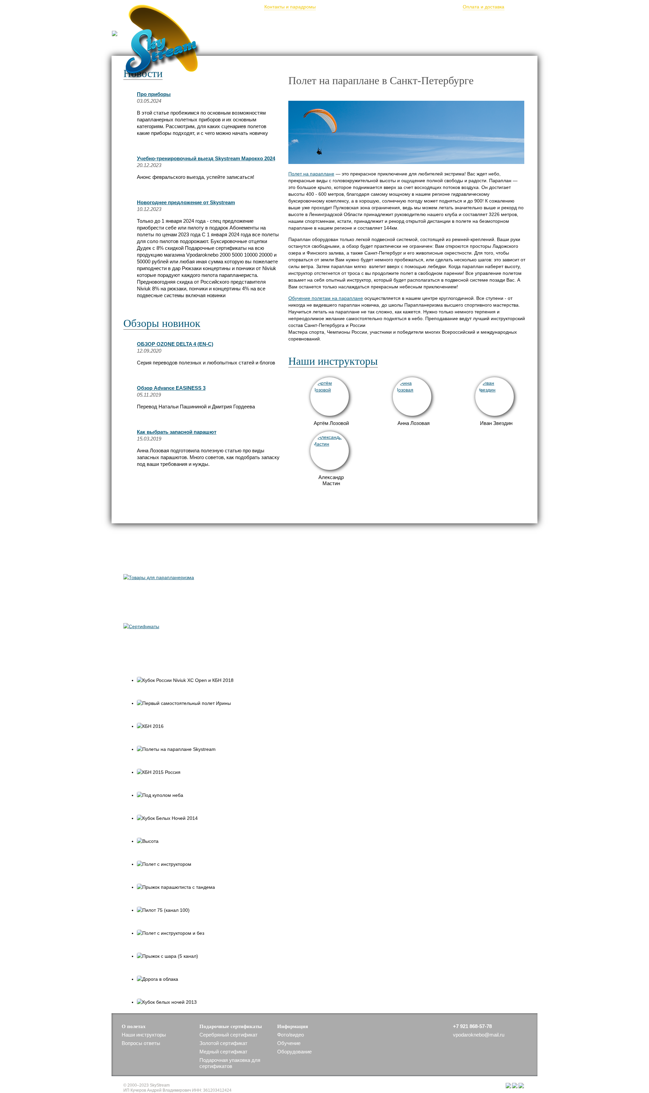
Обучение (294, 21)
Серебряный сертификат (228, 1035)
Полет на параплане (311, 173)
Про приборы (154, 94)
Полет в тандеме (254, 21)
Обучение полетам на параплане (325, 298)
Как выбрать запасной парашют (176, 432)
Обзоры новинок (161, 323)
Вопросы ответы (141, 1043)
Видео (137, 659)
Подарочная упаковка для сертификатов (229, 1063)
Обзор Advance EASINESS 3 (171, 388)
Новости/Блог (210, 21)
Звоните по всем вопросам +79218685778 (215, 44)
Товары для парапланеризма (188, 561)
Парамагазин (473, 21)
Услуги (505, 21)
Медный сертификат (223, 1051)
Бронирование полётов (387, 6)
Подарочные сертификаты (419, 21)
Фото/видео (367, 21)
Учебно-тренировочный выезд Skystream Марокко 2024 (206, 158)
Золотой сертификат (223, 1043)
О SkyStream (329, 21)
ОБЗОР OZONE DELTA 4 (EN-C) (175, 344)
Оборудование (294, 1051)
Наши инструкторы (333, 361)
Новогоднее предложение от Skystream (186, 202)
